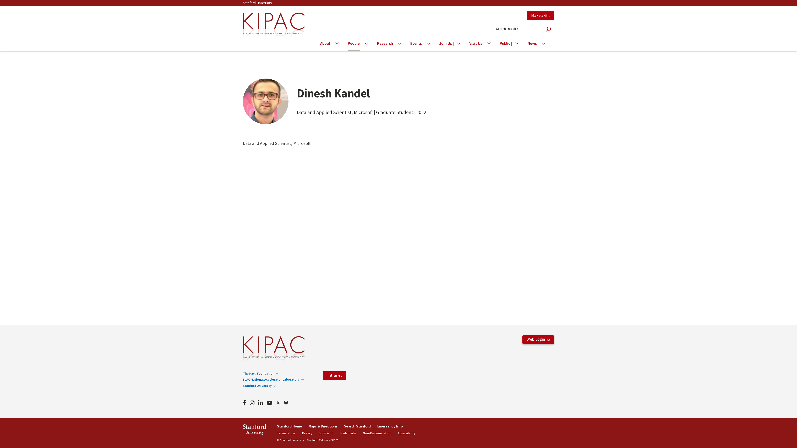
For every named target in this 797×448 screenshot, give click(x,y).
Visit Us (475, 43)
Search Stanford (357, 426)
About (325, 43)
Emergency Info (390, 426)
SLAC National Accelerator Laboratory (271, 379)
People (354, 43)
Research (385, 43)
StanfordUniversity (254, 430)
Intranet (334, 375)
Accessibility (406, 433)
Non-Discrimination (377, 433)
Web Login (536, 339)
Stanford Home (289, 426)
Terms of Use (286, 433)
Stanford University (257, 3)
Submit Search (548, 29)
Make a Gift (540, 15)
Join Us (445, 43)
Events (416, 43)
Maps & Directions (323, 426)
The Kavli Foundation (258, 373)
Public (505, 43)
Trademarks (347, 433)
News (532, 43)
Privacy (307, 433)
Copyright (326, 433)
